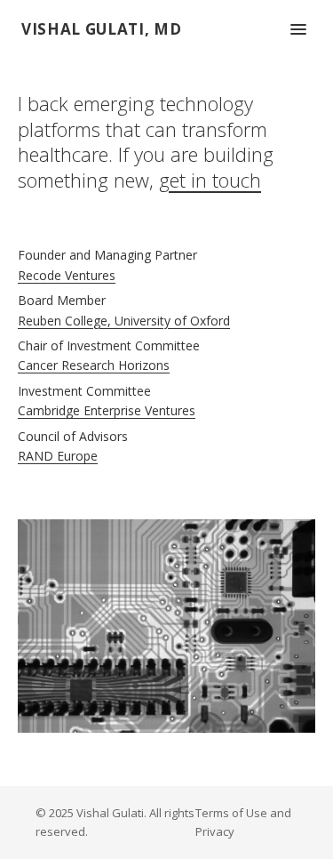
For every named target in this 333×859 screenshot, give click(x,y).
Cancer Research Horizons (94, 365)
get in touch (210, 179)
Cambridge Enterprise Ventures (106, 410)
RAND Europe (58, 455)
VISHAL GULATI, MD (101, 29)
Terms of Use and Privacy (243, 822)
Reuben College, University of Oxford (124, 320)
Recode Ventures (66, 275)
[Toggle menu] (298, 29)
